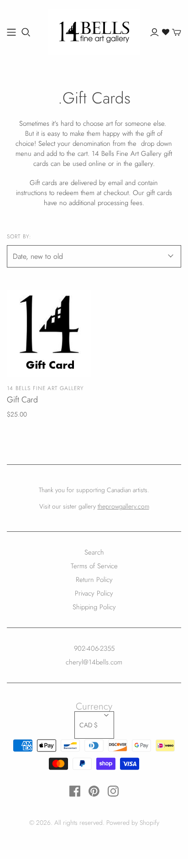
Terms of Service (94, 566)
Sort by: (19, 237)
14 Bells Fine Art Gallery (45, 388)
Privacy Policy (94, 593)
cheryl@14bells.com (94, 662)
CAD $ (88, 725)
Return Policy (94, 580)
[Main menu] (11, 32)
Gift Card (22, 400)
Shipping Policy (94, 607)
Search (94, 552)
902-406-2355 (94, 648)
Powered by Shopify (132, 822)
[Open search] (26, 32)
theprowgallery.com (123, 506)
